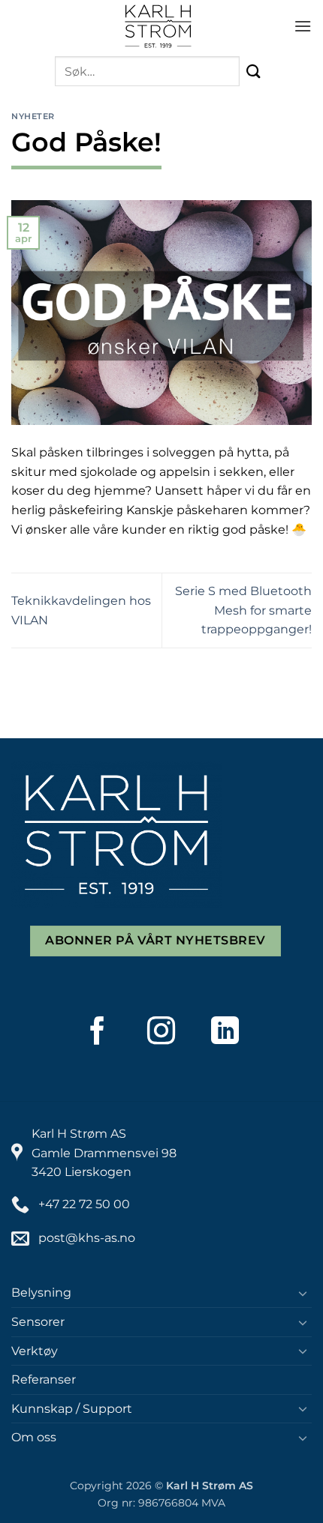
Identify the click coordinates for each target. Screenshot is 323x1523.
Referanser (43, 1379)
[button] (303, 25)
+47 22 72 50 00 (84, 1204)
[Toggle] (303, 1293)
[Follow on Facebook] (97, 1030)
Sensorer (38, 1322)
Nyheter (33, 116)
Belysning (41, 1292)
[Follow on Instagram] (161, 1030)
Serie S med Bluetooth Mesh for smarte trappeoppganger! (243, 610)
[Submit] (254, 71)
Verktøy (34, 1351)
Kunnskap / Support (71, 1409)
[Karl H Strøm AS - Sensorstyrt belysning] (158, 26)
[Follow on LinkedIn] (225, 1030)
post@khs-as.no (86, 1238)
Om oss (33, 1437)
